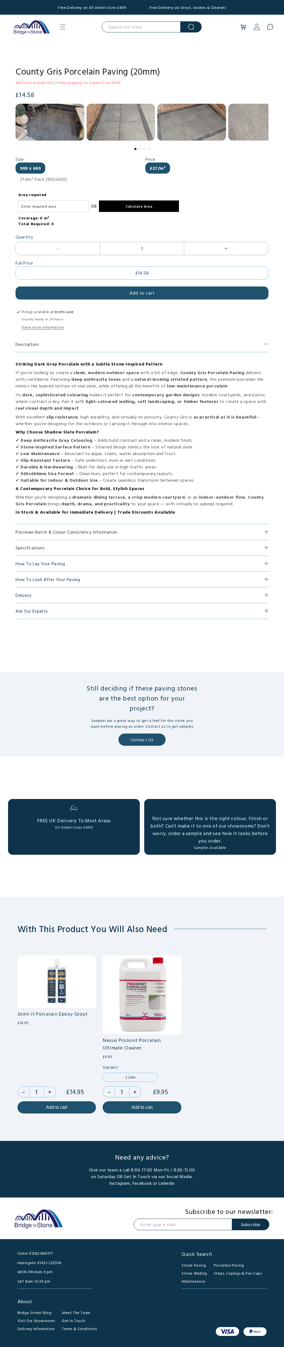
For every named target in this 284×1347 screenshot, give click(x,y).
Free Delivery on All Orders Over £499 (92, 7)
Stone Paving (194, 1265)
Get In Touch (73, 1320)
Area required (32, 194)
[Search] (191, 26)
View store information (43, 327)
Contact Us (142, 739)
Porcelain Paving (229, 1265)
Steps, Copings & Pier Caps (238, 1273)
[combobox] (141, 26)
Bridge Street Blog (34, 1312)
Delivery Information (36, 1328)
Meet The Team (76, 1312)
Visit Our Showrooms (36, 1320)
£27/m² (158, 168)
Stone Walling (194, 1273)
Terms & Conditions (79, 1328)
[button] (62, 27)
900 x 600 (30, 168)
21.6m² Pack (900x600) (43, 179)
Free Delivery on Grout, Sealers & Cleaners (187, 7)
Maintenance (194, 1281)
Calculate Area (139, 206)
